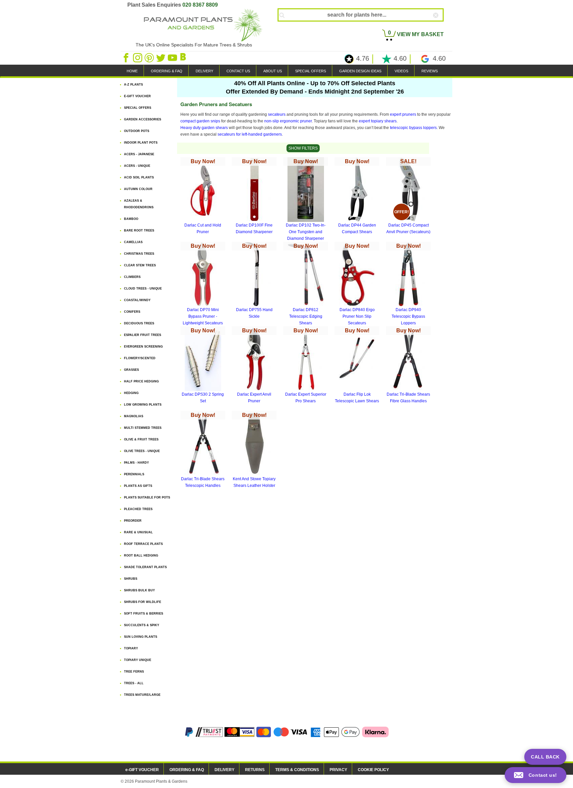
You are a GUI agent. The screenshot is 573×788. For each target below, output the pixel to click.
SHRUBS (130, 578)
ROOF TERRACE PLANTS (143, 544)
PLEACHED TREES (138, 509)
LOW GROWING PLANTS (142, 404)
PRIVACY (338, 769)
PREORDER (133, 520)
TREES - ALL (134, 683)
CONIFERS (132, 311)
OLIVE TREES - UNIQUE (142, 451)
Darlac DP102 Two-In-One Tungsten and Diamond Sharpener (306, 200)
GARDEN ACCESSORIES (142, 119)
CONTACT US (238, 71)
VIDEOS (401, 71)
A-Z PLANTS (133, 84)
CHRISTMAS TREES (139, 253)
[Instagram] (138, 57)
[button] (535, 775)
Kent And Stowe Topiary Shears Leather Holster (254, 450)
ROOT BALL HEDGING (141, 555)
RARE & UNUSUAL (138, 532)
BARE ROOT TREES (139, 230)
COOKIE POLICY (373, 769)
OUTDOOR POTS (136, 131)
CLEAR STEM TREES (140, 265)
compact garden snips (200, 121)
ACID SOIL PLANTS (139, 177)
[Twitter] (161, 57)
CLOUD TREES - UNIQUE (143, 288)
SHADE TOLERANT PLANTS (145, 567)
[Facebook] (126, 57)
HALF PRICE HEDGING (141, 381)
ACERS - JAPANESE (139, 154)
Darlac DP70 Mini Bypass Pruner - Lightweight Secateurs (203, 284)
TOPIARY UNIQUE (137, 660)
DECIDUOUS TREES (139, 323)
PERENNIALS (134, 474)
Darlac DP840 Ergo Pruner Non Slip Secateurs (357, 284)
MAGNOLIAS (133, 416)
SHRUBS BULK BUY (139, 590)
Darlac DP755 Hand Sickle (254, 281)
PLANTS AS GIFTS (138, 486)
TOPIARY (131, 648)
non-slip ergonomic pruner (288, 121)
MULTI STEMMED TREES (142, 427)
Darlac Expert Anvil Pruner (254, 365)
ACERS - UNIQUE (137, 165)
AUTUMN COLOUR (138, 189)
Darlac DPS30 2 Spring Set (203, 365)
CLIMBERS (132, 277)
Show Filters (303, 148)
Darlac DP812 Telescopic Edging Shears (305, 284)
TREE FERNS (134, 671)
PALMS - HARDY (136, 462)
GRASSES (131, 369)
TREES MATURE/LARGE (142, 694)
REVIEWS (429, 71)
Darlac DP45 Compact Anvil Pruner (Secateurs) (408, 196)
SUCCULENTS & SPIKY (141, 625)
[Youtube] (173, 57)
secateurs (277, 114)
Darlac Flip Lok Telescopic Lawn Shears (357, 365)
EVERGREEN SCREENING (143, 346)
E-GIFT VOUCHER (137, 96)
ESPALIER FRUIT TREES (142, 335)
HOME (132, 71)
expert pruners (403, 114)
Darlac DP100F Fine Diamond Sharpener (254, 196)
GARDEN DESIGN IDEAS (360, 71)
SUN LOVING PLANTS (140, 636)
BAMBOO (131, 219)
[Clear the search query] (442, 26)
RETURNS (255, 769)
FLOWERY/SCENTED (140, 358)
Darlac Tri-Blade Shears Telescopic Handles (202, 450)
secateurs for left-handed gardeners (250, 134)
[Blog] (184, 57)
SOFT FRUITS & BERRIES (143, 613)
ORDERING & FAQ (166, 71)
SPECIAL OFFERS (310, 71)
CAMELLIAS (133, 242)
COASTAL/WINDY (137, 300)
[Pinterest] (150, 57)
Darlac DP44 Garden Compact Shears (357, 196)
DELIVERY (204, 71)
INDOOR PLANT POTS (141, 142)
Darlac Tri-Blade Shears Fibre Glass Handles (408, 365)
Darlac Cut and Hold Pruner (202, 196)
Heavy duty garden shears (204, 127)
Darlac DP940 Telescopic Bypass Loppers (408, 284)
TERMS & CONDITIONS (297, 769)
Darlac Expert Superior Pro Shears (305, 365)
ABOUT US (272, 71)
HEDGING (131, 393)
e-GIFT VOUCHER (142, 769)
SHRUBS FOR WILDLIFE (142, 602)
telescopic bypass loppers (413, 127)
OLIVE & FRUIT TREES (141, 439)
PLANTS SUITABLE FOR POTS (147, 497)
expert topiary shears (378, 121)
